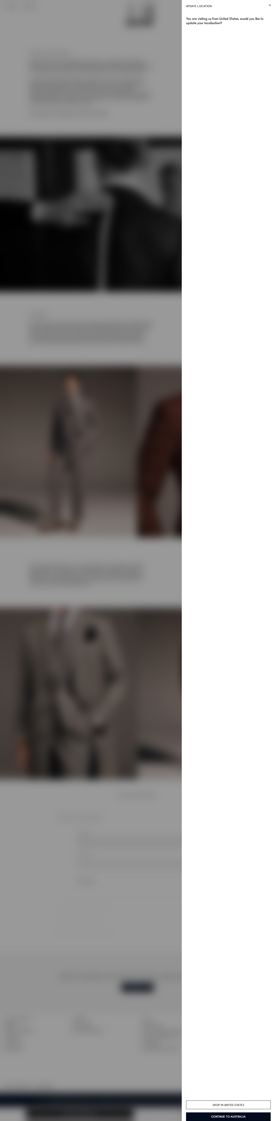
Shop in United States (228, 1105)
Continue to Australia (228, 1116)
